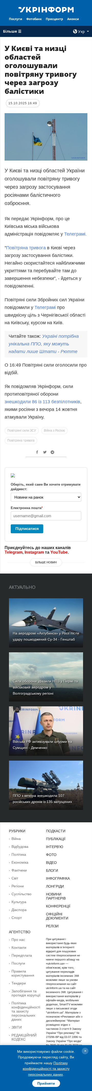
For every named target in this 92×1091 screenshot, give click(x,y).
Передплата (22, 955)
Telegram (13, 552)
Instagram (34, 552)
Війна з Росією (54, 430)
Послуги (15, 19)
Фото (51, 855)
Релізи (52, 926)
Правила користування (23, 973)
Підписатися (27, 528)
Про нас (18, 940)
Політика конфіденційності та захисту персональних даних (26, 1011)
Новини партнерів (56, 896)
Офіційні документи (57, 916)
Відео (51, 863)
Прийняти (46, 1083)
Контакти (19, 947)
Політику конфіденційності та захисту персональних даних (46, 1068)
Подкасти (55, 831)
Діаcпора (19, 910)
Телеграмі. (75, 234)
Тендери (19, 983)
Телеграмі (44, 307)
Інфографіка (58, 878)
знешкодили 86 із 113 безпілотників (42, 401)
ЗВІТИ (17, 1027)
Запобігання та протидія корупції (26, 993)
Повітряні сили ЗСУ (21, 430)
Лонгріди (55, 886)
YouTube (59, 552)
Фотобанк (34, 19)
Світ (15, 878)
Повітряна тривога (26, 247)
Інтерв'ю (54, 847)
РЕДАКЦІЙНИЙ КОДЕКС (24, 1037)
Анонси (73, 19)
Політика (19, 854)
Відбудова (20, 847)
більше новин (46, 562)
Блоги (52, 870)
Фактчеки (19, 870)
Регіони (18, 886)
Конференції (58, 906)
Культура (19, 902)
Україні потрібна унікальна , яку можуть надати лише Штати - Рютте (44, 344)
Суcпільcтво (21, 894)
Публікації (55, 839)
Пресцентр (54, 19)
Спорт (17, 918)
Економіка (20, 862)
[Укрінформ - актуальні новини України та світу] (46, 9)
